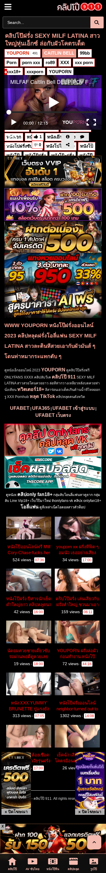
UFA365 (41, 408)
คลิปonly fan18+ (34, 494)
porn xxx (31, 62)
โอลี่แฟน (30, 506)
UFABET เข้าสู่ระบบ (73, 408)
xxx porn (84, 62)
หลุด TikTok (42, 396)
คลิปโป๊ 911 (64, 376)
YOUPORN (22, 53)
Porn (11, 62)
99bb (85, 53)
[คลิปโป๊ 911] (78, 6)
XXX (64, 62)
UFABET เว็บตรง (53, 415)
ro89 (50, 62)
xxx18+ (13, 71)
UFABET (19, 408)
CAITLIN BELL (59, 53)
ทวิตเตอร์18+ (30, 389)
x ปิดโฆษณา (16, 811)
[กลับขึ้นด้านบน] (94, 842)
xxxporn (34, 71)
